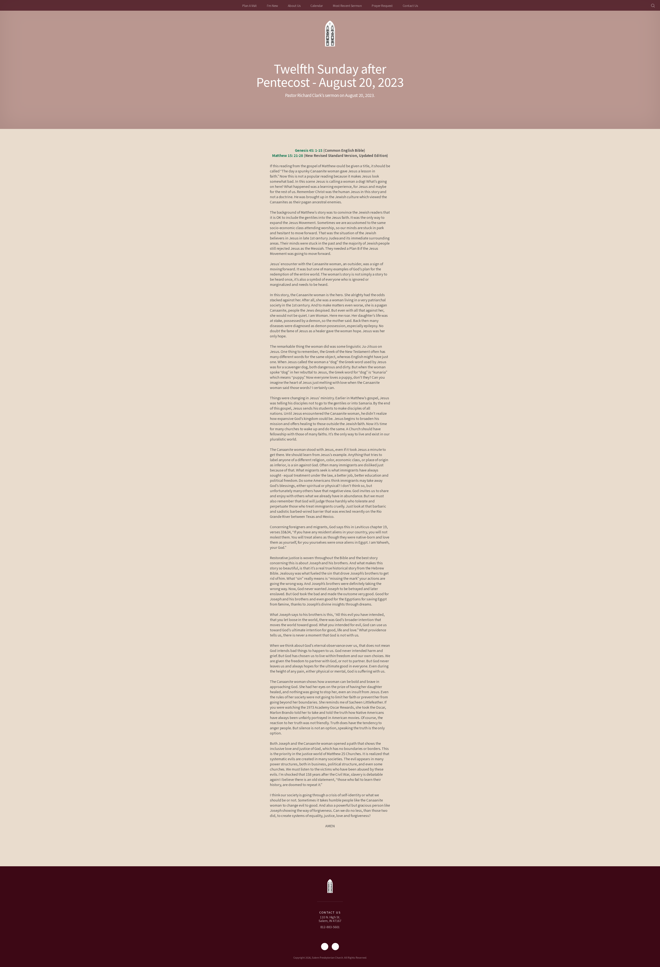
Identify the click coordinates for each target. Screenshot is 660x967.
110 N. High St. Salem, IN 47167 (330, 919)
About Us (294, 5)
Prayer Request (382, 5)
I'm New (272, 5)
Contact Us (410, 5)
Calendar (316, 5)
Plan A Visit (249, 5)
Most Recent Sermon (347, 5)
